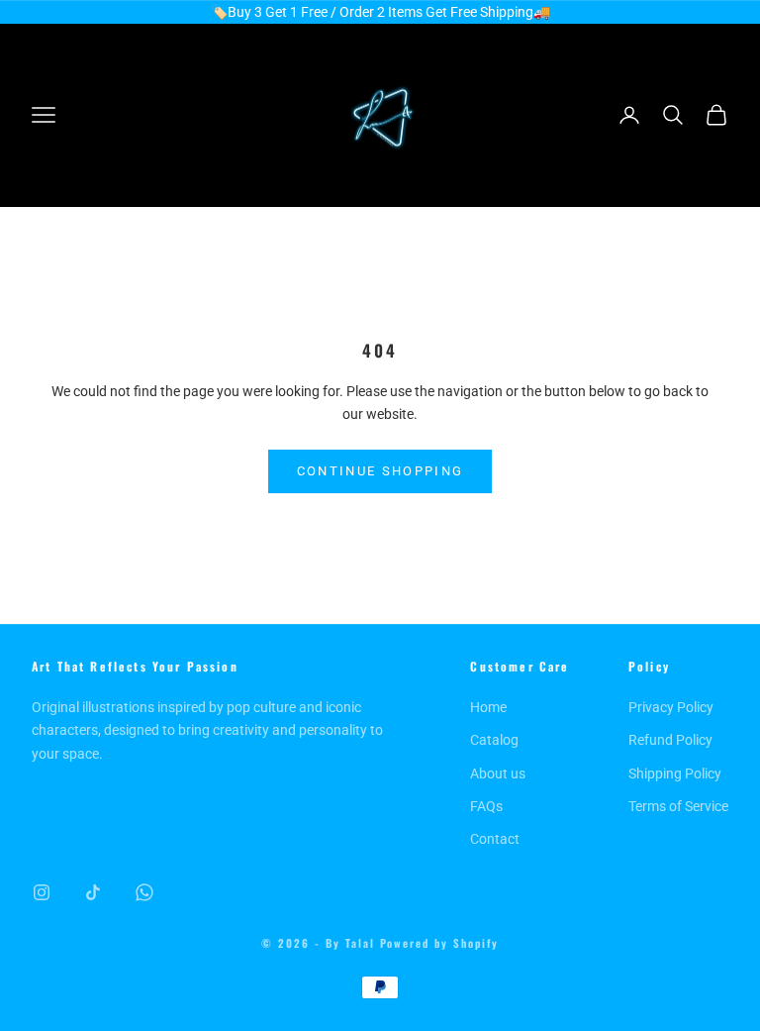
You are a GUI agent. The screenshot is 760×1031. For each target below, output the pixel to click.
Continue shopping (380, 471)
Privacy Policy (670, 707)
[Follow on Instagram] (41, 892)
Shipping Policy (674, 773)
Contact (495, 839)
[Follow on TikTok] (93, 892)
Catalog (494, 740)
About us (497, 773)
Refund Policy (670, 740)
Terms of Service (678, 806)
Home (488, 707)
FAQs (486, 806)
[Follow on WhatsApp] (144, 892)
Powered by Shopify (440, 943)
